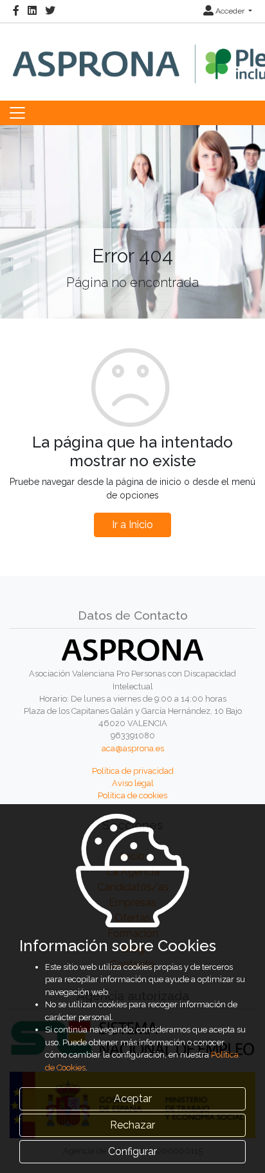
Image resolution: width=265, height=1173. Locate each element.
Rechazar (132, 1125)
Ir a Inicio (132, 524)
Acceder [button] (230, 10)
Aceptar (133, 1098)
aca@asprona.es (133, 748)
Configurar (132, 1151)
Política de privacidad (133, 771)
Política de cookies (132, 795)
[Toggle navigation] (17, 113)
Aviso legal (133, 783)
